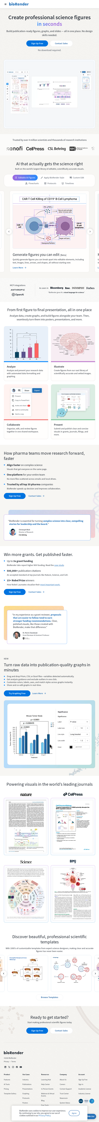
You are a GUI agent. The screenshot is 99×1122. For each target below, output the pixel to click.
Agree (74, 1113)
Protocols (25, 1098)
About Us (63, 1080)
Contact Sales (61, 43)
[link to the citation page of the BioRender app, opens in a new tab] (26, 826)
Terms (13, 1061)
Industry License (84, 1093)
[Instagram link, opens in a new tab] (13, 1067)
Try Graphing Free (17, 693)
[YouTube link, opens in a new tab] (20, 1067)
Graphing (25, 1093)
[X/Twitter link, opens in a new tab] (9, 1067)
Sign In (80, 1084)
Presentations (27, 1089)
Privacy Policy (44, 1115)
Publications (26, 1084)
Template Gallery (10, 1093)
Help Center (45, 1084)
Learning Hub (46, 1080)
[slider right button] (90, 231)
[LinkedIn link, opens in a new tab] (5, 1067)
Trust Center (64, 1093)
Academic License (84, 1089)
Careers (62, 1084)
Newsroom (64, 1098)
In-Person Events (47, 1089)
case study (59, 565)
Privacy (6, 1061)
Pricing (6, 1089)
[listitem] (27, 973)
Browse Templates (49, 997)
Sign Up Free (37, 43)
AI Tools (7, 1084)
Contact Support (66, 1089)
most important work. (50, 584)
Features (7, 1080)
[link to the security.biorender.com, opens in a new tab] (80, 1101)
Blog (42, 1100)
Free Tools (45, 1105)
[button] (5, 4)
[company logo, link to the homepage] (19, 4)
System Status (65, 1103)
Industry (25, 1080)
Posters (25, 1103)
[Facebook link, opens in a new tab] (16, 1067)
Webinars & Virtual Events (47, 1094)
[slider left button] (9, 231)
